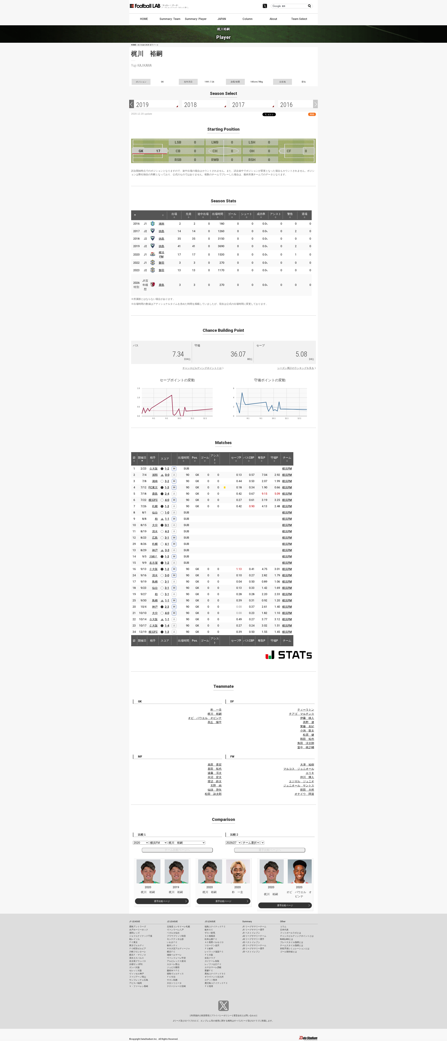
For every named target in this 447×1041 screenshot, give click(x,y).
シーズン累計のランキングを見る (295, 368)
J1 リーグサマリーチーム (254, 926)
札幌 (155, 506)
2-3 (167, 606)
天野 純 (216, 785)
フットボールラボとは (290, 933)
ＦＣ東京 (133, 942)
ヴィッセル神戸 (136, 973)
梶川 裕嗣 (215, 714)
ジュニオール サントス (298, 785)
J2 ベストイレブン (251, 942)
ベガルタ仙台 (173, 933)
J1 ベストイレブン (251, 933)
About (273, 19)
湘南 (161, 223)
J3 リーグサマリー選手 (253, 948)
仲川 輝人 (307, 777)
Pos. (195, 457)
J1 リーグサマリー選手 (253, 929)
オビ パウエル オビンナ (205, 718)
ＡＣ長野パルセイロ (214, 942)
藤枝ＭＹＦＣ (173, 970)
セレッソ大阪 (135, 970)
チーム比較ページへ (177, 849)
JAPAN (221, 19)
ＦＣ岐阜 (209, 948)
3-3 (167, 550)
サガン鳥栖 (172, 980)
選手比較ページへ (270, 849)
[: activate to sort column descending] (135, 215)
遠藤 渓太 (215, 773)
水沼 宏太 (215, 777)
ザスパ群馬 (210, 933)
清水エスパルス (136, 958)
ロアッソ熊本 (211, 980)
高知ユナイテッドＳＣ (215, 973)
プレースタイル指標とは (291, 942)
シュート (246, 214)
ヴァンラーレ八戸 (175, 929)
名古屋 (153, 562)
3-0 (167, 575)
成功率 (261, 214)
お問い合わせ (249, 1015)
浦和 (155, 475)
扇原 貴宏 (215, 764)
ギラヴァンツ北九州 (214, 977)
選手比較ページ (162, 901)
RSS (312, 114)
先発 (188, 214)
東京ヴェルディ (136, 945)
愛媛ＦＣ (209, 970)
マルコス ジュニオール (298, 768)
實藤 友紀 (307, 726)
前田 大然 (307, 789)
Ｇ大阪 (153, 468)
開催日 (142, 457)
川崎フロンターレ (137, 951)
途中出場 (203, 214)
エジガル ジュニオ (301, 781)
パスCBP (248, 457)
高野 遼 (308, 722)
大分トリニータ (174, 983)
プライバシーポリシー (221, 1015)
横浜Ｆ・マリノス (137, 955)
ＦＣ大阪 (209, 955)
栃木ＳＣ (209, 929)
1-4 (167, 625)
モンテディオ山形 (175, 939)
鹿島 (161, 285)
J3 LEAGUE (210, 921)
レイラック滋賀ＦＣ (214, 951)
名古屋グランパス (137, 961)
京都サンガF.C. (136, 964)
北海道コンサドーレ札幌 (178, 926)
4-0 (167, 500)
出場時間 (217, 214)
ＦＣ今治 (171, 977)
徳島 (161, 231)
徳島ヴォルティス (175, 973)
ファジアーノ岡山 (137, 977)
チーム (287, 457)
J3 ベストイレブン (251, 951)
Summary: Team (170, 19)
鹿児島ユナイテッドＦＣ (216, 983)
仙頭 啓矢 (215, 789)
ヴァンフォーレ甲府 (176, 958)
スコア (165, 458)
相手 (153, 457)
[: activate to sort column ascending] (141, 215)
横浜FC (153, 500)
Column (247, 19)
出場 (174, 214)
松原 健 (308, 734)
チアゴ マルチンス (301, 714)
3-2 (167, 481)
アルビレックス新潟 (176, 961)
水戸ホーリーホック (138, 929)
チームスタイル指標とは (291, 945)
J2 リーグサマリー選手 (253, 939)
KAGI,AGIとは (286, 939)
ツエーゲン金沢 (212, 945)
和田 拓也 (307, 739)
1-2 (167, 468)
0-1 (167, 525)
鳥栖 (155, 581)
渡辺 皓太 (215, 781)
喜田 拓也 (215, 768)
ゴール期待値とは (288, 951)
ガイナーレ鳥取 (212, 961)
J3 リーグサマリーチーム (254, 945)
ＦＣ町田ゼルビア (137, 948)
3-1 (167, 537)
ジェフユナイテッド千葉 (140, 936)
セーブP (236, 457)
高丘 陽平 (215, 722)
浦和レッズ (134, 933)
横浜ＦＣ (171, 951)
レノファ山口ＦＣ (213, 964)
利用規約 (195, 1015)
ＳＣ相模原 (210, 936)
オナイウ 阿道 (304, 794)
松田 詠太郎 (213, 794)
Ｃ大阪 (153, 569)
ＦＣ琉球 (209, 986)
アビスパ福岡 (135, 983)
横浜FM (287, 468)
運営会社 (237, 1015)
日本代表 (284, 929)
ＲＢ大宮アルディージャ (178, 948)
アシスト (275, 214)
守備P (274, 457)
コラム (283, 926)
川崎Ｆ (153, 556)
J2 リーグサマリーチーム (254, 936)
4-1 (167, 544)
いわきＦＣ (172, 942)
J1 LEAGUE (134, 921)
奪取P (261, 457)
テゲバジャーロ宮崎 (176, 986)
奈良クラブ (210, 958)
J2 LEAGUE (172, 921)
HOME (144, 19)
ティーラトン (305, 709)
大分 (155, 525)
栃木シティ (172, 945)
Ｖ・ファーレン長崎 (138, 986)
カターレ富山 (173, 964)
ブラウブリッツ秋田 (176, 936)
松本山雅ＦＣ (211, 939)
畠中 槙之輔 (305, 747)
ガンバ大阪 (134, 967)
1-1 (167, 518)
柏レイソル (134, 939)
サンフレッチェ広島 (138, 980)
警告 (290, 214)
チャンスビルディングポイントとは (202, 368)
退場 (304, 214)
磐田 (161, 262)
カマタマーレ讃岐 (213, 967)
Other (282, 921)
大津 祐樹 (307, 764)
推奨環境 (205, 1015)
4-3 (167, 531)
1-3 (167, 487)
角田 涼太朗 (305, 743)
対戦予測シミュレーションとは (294, 948)
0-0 (167, 475)
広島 (155, 537)
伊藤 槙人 (307, 718)
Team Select (299, 19)
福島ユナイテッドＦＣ (215, 926)
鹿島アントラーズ (137, 926)
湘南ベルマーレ (174, 955)
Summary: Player (196, 19)
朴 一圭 (216, 709)
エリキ (310, 773)
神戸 (155, 550)
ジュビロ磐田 (173, 967)
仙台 (155, 512)
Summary (247, 921)
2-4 (167, 493)
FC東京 (153, 487)
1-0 (167, 512)
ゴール (232, 214)
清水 (155, 531)
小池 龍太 (307, 730)
